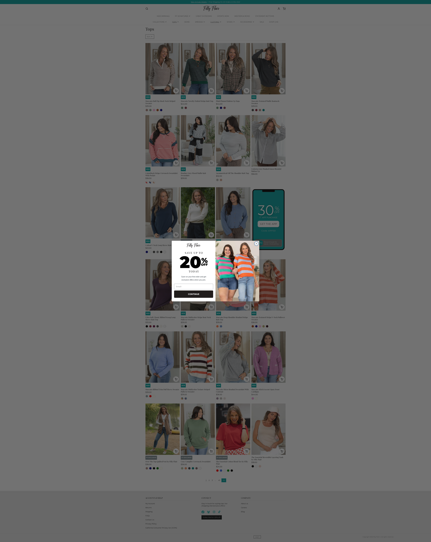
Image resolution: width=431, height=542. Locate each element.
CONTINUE (193, 294)
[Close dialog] (256, 244)
